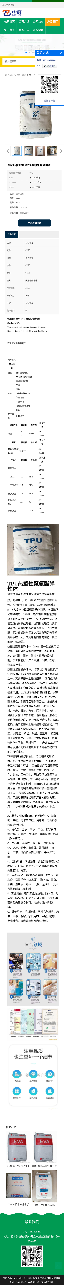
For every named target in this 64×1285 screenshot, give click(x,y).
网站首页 (26, 75)
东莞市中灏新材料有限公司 (46, 1278)
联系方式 (24, 30)
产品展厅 (52, 21)
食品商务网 (47, 1282)
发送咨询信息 (34, 223)
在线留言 (38, 30)
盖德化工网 (33, 1282)
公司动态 (38, 21)
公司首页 (9, 21)
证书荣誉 (9, 30)
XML (12, 1282)
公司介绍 (24, 21)
